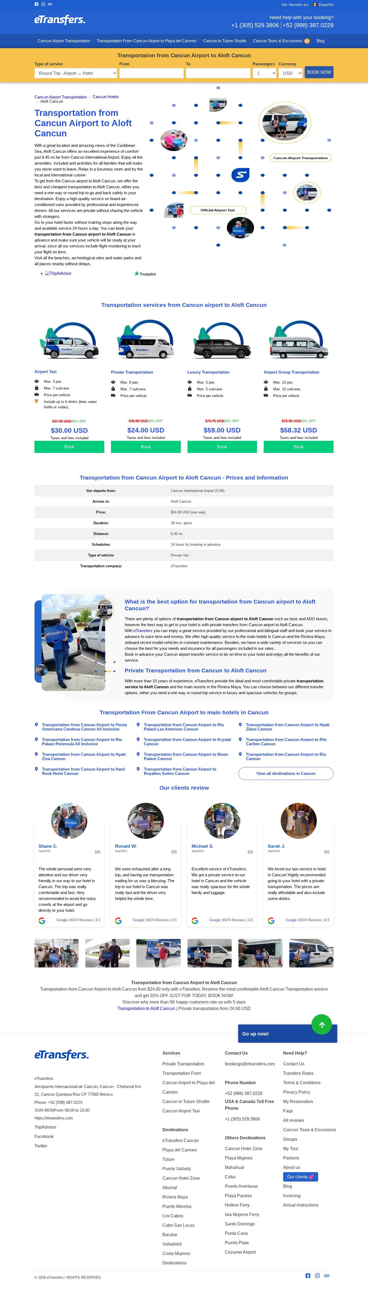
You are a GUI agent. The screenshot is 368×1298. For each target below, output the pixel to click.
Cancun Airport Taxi (181, 1111)
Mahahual (234, 1167)
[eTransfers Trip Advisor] (51, 4)
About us (291, 1167)
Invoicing (291, 1195)
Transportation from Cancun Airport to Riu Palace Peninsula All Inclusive (82, 741)
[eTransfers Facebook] (37, 4)
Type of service (48, 64)
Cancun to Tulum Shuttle (224, 41)
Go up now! (255, 1034)
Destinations (174, 1263)
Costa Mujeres (176, 1253)
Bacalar (169, 1234)
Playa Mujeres (238, 1158)
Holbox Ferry (237, 1205)
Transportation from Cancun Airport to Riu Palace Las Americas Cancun (184, 727)
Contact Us (293, 1064)
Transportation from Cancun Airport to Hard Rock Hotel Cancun (83, 771)
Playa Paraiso (238, 1195)
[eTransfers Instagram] (44, 4)
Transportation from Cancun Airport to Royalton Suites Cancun (180, 771)
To (188, 64)
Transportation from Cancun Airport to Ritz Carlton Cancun (286, 741)
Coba (230, 1177)
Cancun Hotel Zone (181, 1178)
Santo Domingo (240, 1224)
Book (69, 447)
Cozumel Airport (240, 1252)
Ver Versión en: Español (308, 4)
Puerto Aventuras (241, 1186)
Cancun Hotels (106, 97)
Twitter (40, 1146)
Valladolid (172, 1244)
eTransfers (143, 631)
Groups (290, 1139)
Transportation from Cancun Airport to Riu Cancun (286, 756)
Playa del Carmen (179, 1150)
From (124, 64)
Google (62, 920)
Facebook (44, 1136)
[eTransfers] (62, 1055)
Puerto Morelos (177, 1206)
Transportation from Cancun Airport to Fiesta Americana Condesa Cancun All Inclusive (84, 727)
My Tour (290, 1148)
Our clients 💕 (300, 1177)
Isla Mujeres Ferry (242, 1214)
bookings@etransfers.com (250, 1064)
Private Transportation (183, 1064)
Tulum (168, 1159)
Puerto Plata (237, 1242)
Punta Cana (236, 1233)
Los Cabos (172, 1216)
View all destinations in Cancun (285, 773)
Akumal (169, 1187)
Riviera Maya (175, 1197)
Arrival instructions (300, 1205)
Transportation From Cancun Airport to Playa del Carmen (146, 41)
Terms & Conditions (302, 1082)
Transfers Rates (298, 1073)
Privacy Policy (296, 1092)
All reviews (293, 1120)
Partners (291, 1158)
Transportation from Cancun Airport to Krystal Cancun (187, 741)
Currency (287, 64)
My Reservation (298, 1101)
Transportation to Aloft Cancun (146, 1008)
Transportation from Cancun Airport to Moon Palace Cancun (186, 756)
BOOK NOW (319, 72)
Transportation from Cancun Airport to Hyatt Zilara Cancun (287, 727)
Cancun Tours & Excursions (277, 41)
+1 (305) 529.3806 (255, 25)
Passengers (264, 64)
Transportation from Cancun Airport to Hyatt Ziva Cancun (84, 756)
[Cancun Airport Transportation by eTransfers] (109, 22)
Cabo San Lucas (178, 1225)
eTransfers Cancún (180, 1140)
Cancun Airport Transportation (64, 41)
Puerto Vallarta (176, 1168)
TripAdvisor (45, 1127)
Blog (320, 41)
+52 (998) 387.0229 (308, 25)
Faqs (288, 1111)
